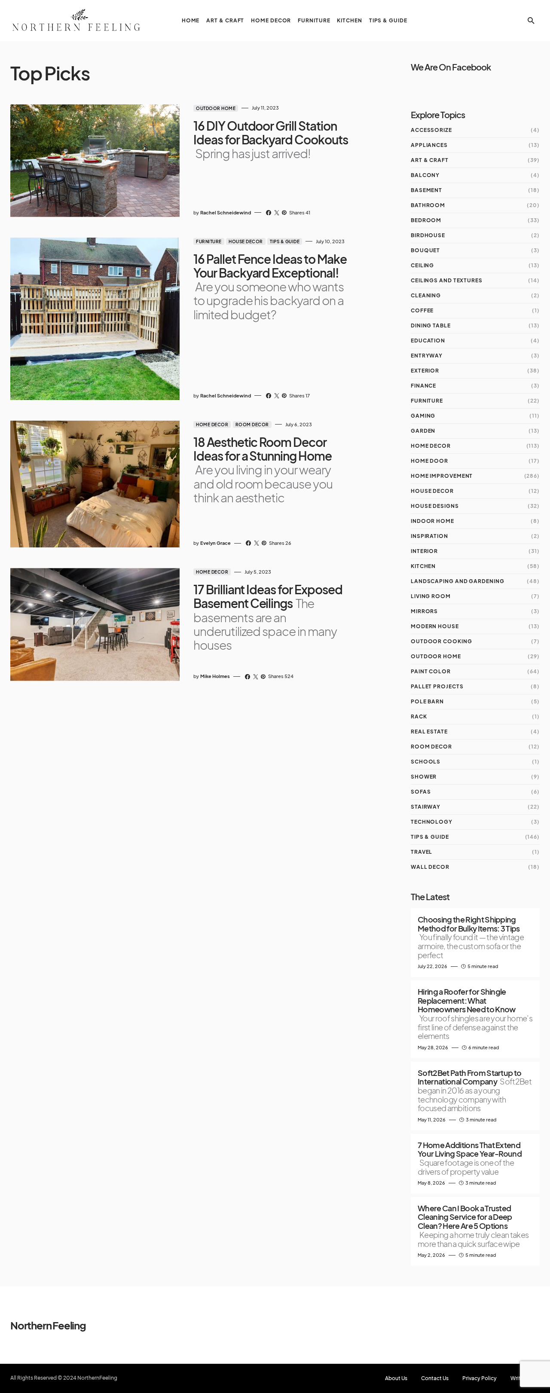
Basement (426, 190)
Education (428, 340)
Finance (423, 385)
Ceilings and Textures (447, 280)
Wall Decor (430, 867)
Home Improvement (442, 476)
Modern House (435, 626)
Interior (424, 551)
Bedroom (426, 220)
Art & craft (430, 160)
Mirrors (424, 611)
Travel (421, 852)
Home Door (429, 461)
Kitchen (423, 566)
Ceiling (422, 265)
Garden (423, 431)
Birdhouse (428, 235)
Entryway (427, 355)
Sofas (421, 791)
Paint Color (431, 671)
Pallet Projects (437, 686)
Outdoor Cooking (441, 641)
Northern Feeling (48, 1325)
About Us (396, 1378)
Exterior (425, 370)
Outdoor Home (215, 108)
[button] (531, 20)
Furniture (209, 241)
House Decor (246, 241)
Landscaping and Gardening (457, 581)
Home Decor (212, 424)
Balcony (425, 175)
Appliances (429, 145)
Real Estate (429, 731)
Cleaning (426, 295)
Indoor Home (432, 521)
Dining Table (431, 325)
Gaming (423, 415)
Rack (419, 716)
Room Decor (252, 424)
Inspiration (429, 536)
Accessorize (431, 130)
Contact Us (435, 1378)
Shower (424, 776)
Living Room (431, 596)
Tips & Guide (284, 241)
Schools (425, 761)
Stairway (425, 806)
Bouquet (425, 250)
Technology (431, 822)
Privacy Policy (479, 1378)
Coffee (422, 310)
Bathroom (428, 205)
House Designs (435, 506)
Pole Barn (427, 701)
